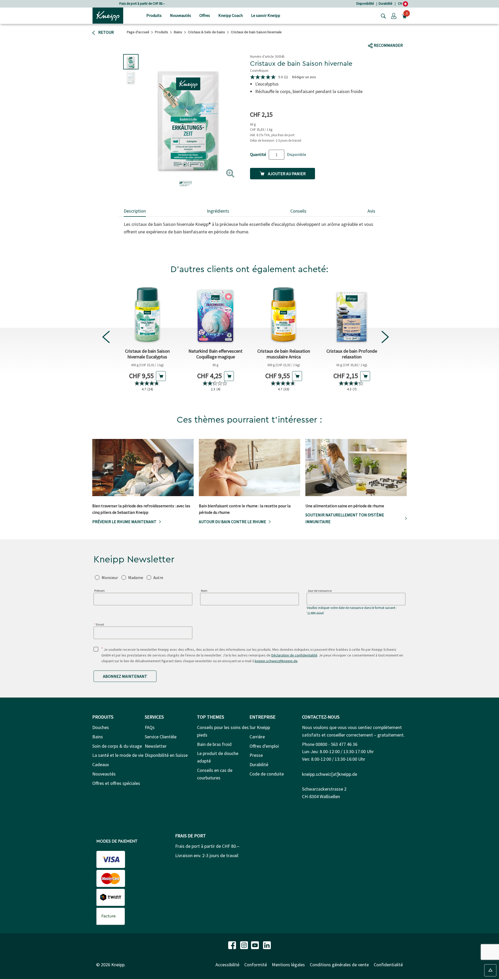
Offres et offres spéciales (116, 783)
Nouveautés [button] (180, 15)
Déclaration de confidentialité (294, 655)
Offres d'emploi (264, 746)
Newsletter (156, 746)
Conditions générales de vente (339, 965)
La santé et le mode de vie (117, 755)
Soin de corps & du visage (117, 746)
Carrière (257, 737)
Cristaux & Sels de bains (206, 32)
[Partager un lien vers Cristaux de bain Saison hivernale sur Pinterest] (412, 35)
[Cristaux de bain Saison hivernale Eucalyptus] (147, 314)
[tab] (135, 211)
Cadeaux (100, 764)
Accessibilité (227, 965)
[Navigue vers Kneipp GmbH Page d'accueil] (108, 15)
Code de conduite (267, 774)
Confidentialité (388, 965)
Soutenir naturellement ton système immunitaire (344, 518)
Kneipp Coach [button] (230, 15)
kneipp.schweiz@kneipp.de (276, 661)
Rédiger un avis (304, 77)
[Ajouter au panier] (161, 376)
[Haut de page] (490, 970)
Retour (105, 32)
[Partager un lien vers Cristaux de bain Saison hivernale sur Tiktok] (390, 35)
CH (400, 3)
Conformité (255, 965)
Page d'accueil (138, 32)
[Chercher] (382, 15)
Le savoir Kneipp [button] (265, 15)
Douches (100, 727)
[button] (393, 15)
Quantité (258, 154)
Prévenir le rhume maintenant (124, 521)
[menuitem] (154, 16)
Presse (256, 755)
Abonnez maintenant (125, 676)
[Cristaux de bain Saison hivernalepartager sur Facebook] (372, 35)
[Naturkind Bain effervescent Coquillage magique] (215, 314)
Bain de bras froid (214, 744)
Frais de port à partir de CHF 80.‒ (142, 3)
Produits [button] (154, 15)
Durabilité (385, 3)
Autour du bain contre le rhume (232, 521)
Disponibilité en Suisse (166, 755)
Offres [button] (204, 15)
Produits (161, 32)
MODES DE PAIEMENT (116, 841)
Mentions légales (288, 965)
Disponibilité (365, 3)
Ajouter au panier (286, 173)
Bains (178, 32)
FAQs (150, 727)
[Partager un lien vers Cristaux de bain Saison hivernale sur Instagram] (400, 35)
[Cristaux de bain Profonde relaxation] (351, 314)
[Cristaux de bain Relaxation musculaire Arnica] (283, 314)
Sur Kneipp (260, 727)
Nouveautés (104, 774)
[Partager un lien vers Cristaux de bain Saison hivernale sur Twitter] (382, 35)
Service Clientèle (160, 737)
